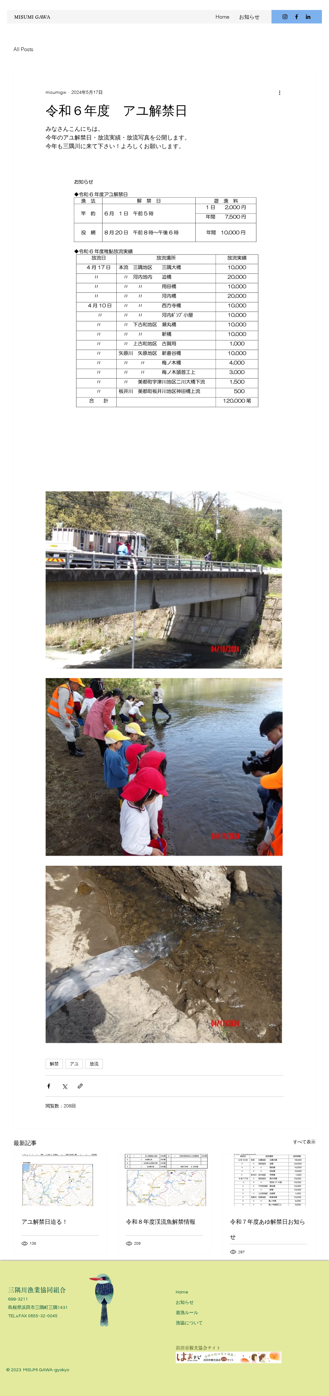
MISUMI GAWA (32, 17)
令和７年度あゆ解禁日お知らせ (267, 1229)
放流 (94, 1064)
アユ (74, 1064)
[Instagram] (285, 16)
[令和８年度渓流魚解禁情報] (164, 1180)
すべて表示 (304, 1142)
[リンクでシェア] (80, 1086)
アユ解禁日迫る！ (45, 1221)
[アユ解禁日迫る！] (60, 1180)
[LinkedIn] (308, 16)
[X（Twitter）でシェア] (64, 1086)
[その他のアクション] (279, 92)
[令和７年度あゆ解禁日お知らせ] (268, 1180)
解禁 (54, 1064)
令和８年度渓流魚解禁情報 (160, 1221)
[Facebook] (296, 16)
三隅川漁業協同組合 (37, 1290)
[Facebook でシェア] (49, 1086)
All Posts (23, 49)
